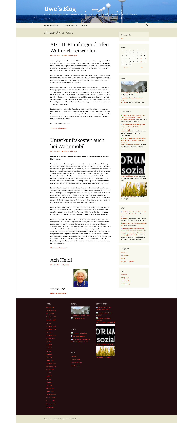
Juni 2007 (49, 376)
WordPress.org (125, 284)
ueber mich (85, 25)
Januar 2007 (49, 391)
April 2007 (49, 382)
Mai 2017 (48, 323)
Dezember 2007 (51, 363)
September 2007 (51, 367)
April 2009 (49, 354)
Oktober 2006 (50, 401)
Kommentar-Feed (126, 281)
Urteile (123, 258)
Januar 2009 (49, 360)
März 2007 (49, 385)
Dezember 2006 (51, 395)
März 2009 (49, 357)
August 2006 (50, 407)
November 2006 (51, 398)
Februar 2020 (50, 307)
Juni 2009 (49, 348)
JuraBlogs (82, 318)
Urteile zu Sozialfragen (70, 55)
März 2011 (49, 332)
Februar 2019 (50, 314)
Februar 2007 (50, 388)
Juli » (141, 67)
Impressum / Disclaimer (70, 25)
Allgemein (66, 265)
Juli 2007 (48, 373)
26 (141, 62)
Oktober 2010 (50, 339)
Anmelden (124, 274)
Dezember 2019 (51, 311)
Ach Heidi (61, 260)
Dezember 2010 (51, 335)
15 (126, 59)
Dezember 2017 (51, 320)
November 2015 (51, 329)
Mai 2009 (48, 351)
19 (141, 59)
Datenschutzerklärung (51, 25)
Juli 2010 (48, 342)
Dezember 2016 (51, 326)
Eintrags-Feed (125, 278)
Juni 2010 (49, 345)
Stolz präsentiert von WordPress (69, 419)
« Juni (126, 67)
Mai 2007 (48, 379)
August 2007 (50, 370)
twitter (122, 38)
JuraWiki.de (83, 333)
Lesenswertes (125, 255)
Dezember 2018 (51, 317)
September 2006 (51, 404)
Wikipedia (82, 336)
